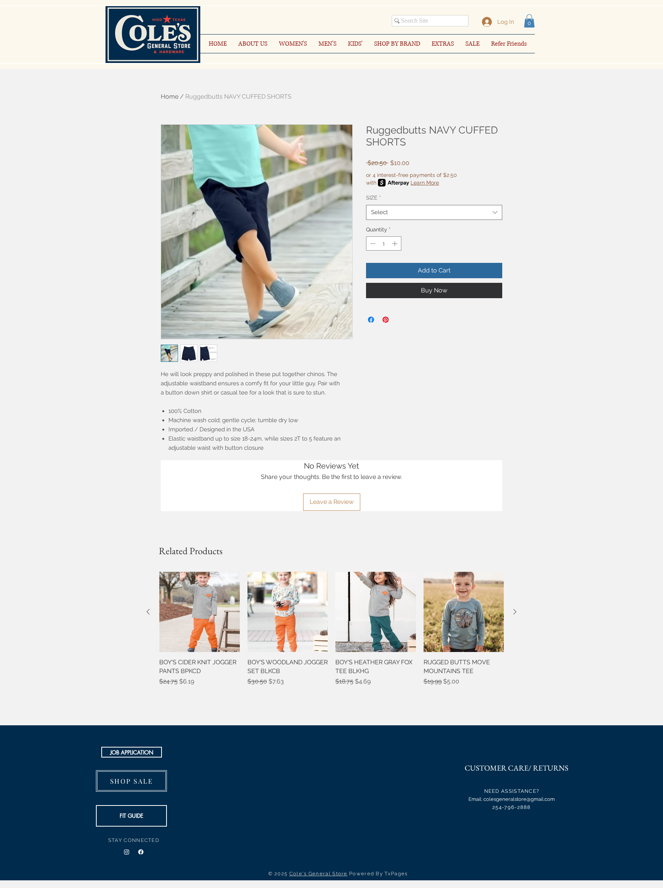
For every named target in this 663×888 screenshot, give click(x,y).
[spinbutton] (384, 243)
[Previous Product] (148, 611)
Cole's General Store (318, 873)
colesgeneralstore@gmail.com (519, 799)
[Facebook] (140, 851)
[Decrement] (372, 243)
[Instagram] (126, 851)
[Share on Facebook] (371, 319)
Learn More (425, 183)
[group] (331, 633)
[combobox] (434, 212)
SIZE (373, 198)
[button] (529, 21)
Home (169, 96)
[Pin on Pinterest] (385, 319)
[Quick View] (199, 612)
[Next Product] (515, 611)
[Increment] (395, 243)
